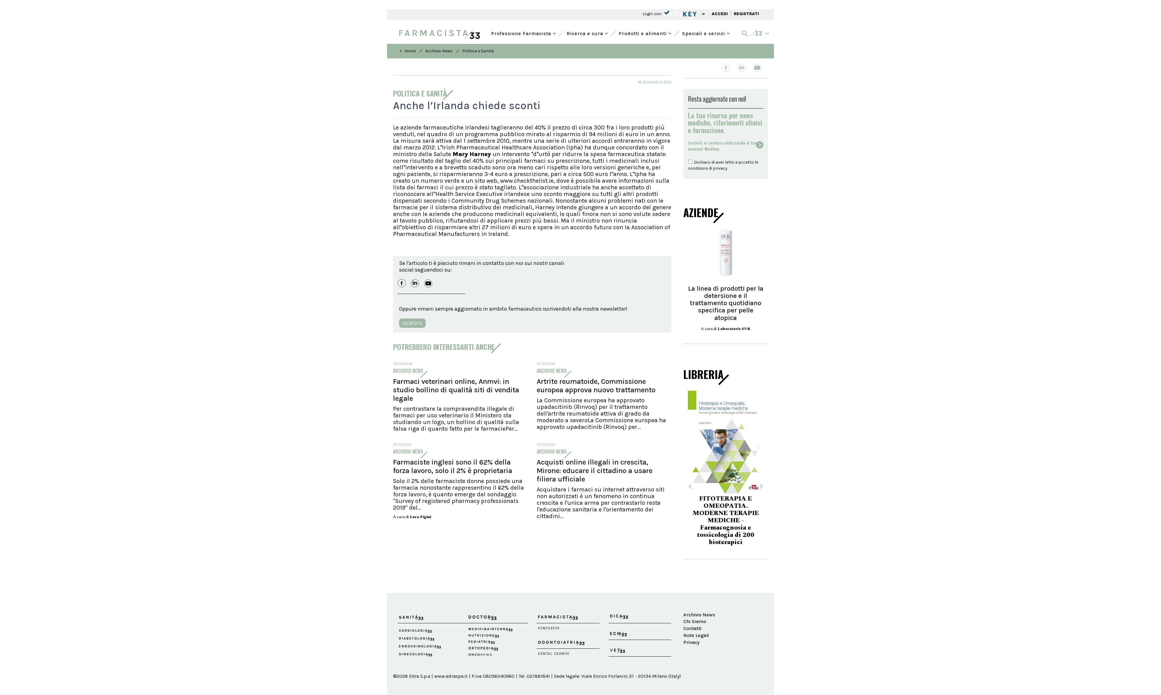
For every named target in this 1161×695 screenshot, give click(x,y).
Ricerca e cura (586, 33)
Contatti (692, 628)
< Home (408, 51)
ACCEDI (720, 13)
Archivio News (439, 51)
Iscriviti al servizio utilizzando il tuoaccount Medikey (722, 146)
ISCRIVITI (412, 323)
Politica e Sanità (478, 51)
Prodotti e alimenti (643, 33)
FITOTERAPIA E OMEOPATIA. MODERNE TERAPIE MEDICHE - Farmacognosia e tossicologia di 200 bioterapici (702, 520)
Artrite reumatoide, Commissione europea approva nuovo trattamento (596, 385)
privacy (720, 168)
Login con (652, 13)
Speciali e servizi (704, 33)
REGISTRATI (746, 13)
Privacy (691, 642)
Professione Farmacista (522, 33)
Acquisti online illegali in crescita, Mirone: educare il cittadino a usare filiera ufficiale (594, 470)
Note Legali (696, 635)
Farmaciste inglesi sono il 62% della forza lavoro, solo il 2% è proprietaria (452, 466)
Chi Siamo (694, 621)
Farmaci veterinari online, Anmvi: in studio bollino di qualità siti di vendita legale (456, 390)
